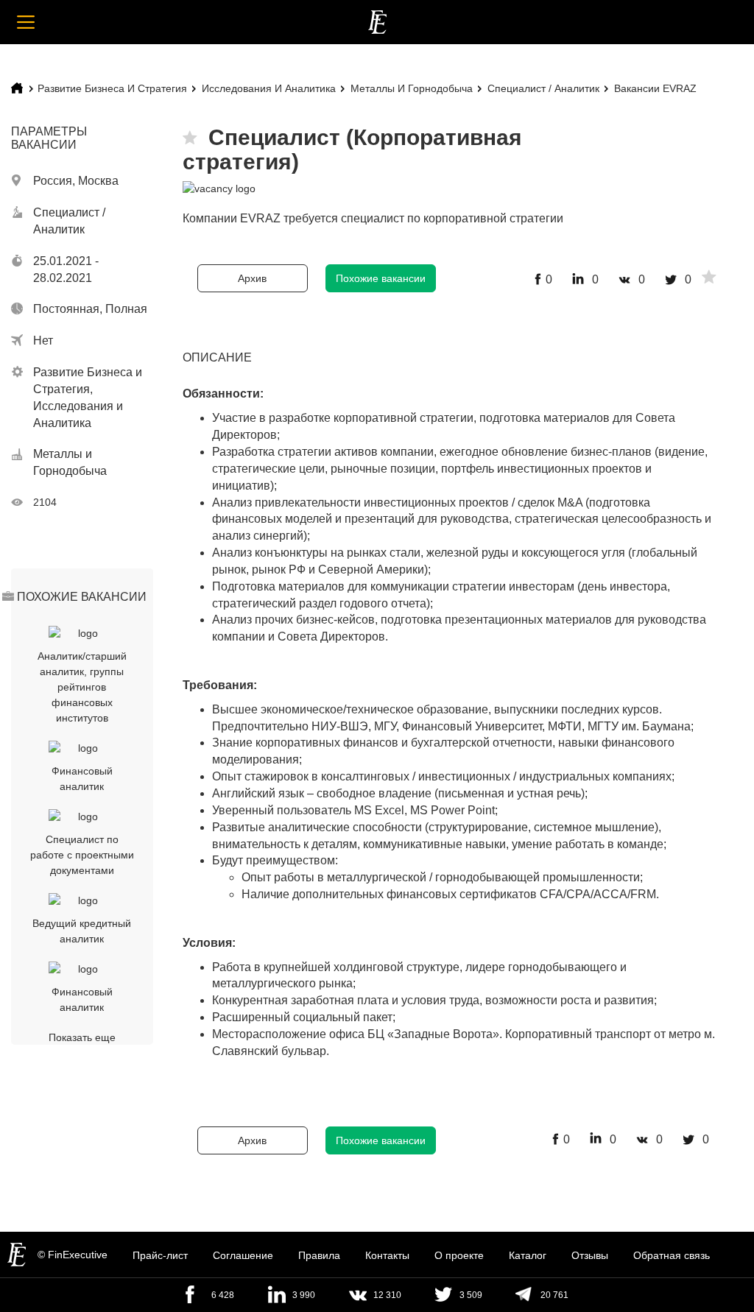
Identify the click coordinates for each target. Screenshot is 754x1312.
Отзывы (589, 1255)
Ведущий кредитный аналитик (81, 931)
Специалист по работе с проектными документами (82, 854)
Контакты (387, 1255)
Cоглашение (243, 1255)
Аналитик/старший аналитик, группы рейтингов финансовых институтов (82, 687)
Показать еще (82, 1037)
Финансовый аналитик (82, 778)
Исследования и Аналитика (269, 88)
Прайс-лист (160, 1255)
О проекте (459, 1255)
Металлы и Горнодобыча (411, 88)
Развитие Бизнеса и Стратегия (112, 88)
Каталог (527, 1255)
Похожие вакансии (381, 278)
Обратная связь (671, 1255)
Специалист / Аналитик (543, 88)
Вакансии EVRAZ (655, 88)
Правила (319, 1255)
